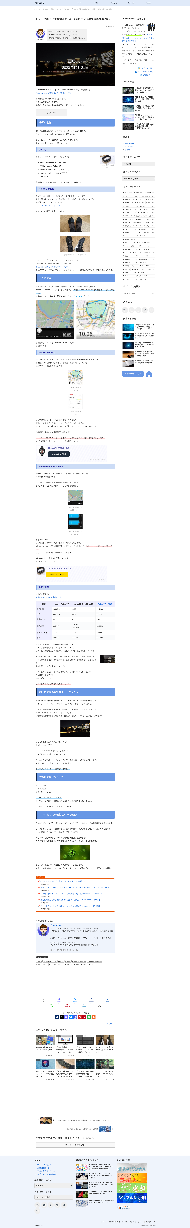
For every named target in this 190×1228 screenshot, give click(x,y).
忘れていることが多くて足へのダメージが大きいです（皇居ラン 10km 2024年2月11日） (75, 888)
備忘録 (77, 964)
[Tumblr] (145, 310)
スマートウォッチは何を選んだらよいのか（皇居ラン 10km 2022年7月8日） (71, 906)
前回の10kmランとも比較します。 (49, 597)
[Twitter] (125, 310)
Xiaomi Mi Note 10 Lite (80, 961)
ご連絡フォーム (150, 1222)
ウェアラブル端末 (42, 957)
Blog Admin (56, 925)
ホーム (105, 1222)
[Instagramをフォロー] (64, 950)
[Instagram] (132, 310)
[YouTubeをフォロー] (67, 950)
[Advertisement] (75, 981)
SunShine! (129, 147)
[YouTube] (138, 310)
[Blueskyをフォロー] (61, 950)
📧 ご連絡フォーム (147, 75)
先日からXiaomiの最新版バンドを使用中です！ (54, 93)
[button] (99, 1005)
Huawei (40, 961)
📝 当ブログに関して (146, 68)
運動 (91, 964)
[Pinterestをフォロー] (70, 950)
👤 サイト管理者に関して (145, 72)
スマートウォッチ (42, 964)
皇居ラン (84, 964)
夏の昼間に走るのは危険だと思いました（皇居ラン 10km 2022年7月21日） (70, 900)
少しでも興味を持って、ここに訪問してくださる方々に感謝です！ (138, 38)
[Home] (149, 376)
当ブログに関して (44, 1165)
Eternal (127, 150)
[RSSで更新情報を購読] (77, 950)
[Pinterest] (152, 310)
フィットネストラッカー (57, 964)
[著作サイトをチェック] (51, 950)
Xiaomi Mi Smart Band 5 (95, 961)
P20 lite (61, 961)
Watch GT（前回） (105, 604)
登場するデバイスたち (46, 1171)
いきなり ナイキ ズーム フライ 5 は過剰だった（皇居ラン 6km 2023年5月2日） (72, 894)
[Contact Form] (37, 1211)
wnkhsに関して (43, 1168)
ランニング (70, 964)
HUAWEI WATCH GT (50, 961)
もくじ (49, 113)
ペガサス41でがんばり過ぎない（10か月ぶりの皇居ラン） (63, 881)
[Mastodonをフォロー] (58, 950)
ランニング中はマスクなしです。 (49, 205)
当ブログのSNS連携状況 (47, 1174)
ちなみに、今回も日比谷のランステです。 (53, 267)
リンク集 (125, 1222)
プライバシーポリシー (136, 1222)
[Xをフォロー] (55, 950)
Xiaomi (68, 961)
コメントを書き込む (75, 1145)
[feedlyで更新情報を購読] (74, 950)
